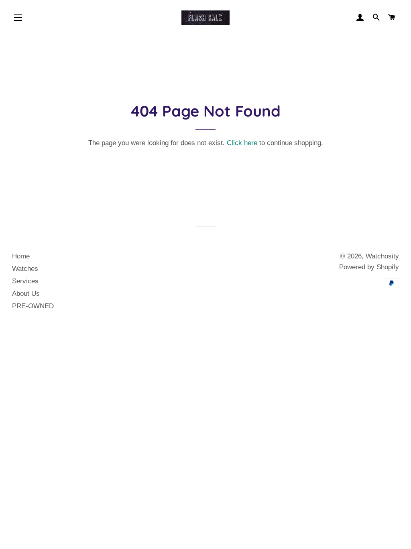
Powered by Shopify (369, 267)
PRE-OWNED (33, 306)
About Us (26, 293)
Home (21, 256)
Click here (242, 143)
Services (25, 281)
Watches (25, 268)
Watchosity (382, 256)
